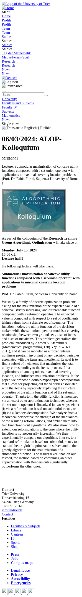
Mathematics (11, 115)
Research (8, 61)
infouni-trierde (12, 510)
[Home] (8, 8)
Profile (6, 20)
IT (12, 538)
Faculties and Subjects (18, 103)
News (6, 69)
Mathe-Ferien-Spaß (16, 57)
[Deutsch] (9, 78)
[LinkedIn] (31, 593)
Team (6, 28)
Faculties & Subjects (25, 526)
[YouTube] (18, 593)
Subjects (8, 111)
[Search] (46, 95)
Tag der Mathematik (16, 53)
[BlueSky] (11, 593)
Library (16, 530)
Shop (14, 547)
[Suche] (3, 91)
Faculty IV (9, 107)
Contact (7, 514)
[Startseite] (26, 4)
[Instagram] (25, 593)
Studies (7, 37)
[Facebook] (5, 593)
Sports (15, 542)
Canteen (17, 534)
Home (6, 16)
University (9, 99)
